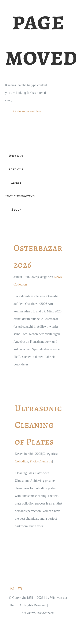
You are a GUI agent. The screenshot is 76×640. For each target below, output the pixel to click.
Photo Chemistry (41, 461)
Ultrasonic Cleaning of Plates (38, 425)
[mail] (20, 588)
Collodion (20, 284)
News (58, 277)
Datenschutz (57, 605)
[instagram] (12, 588)
